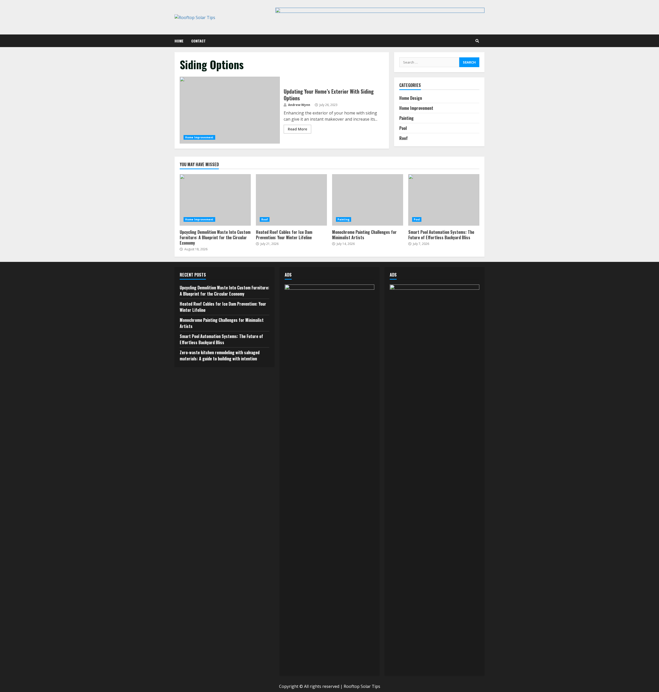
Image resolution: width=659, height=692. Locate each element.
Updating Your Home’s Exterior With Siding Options (230, 110)
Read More (297, 129)
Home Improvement (199, 137)
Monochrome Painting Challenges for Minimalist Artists (367, 200)
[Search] (477, 41)
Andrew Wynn (298, 105)
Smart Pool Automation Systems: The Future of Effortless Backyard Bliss (443, 200)
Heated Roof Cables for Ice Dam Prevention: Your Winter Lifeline (291, 200)
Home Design (410, 98)
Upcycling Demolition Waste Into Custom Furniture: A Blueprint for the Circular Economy (215, 200)
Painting (406, 118)
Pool (403, 128)
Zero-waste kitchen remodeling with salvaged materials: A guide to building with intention (219, 355)
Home (179, 40)
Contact (198, 40)
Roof (403, 138)
